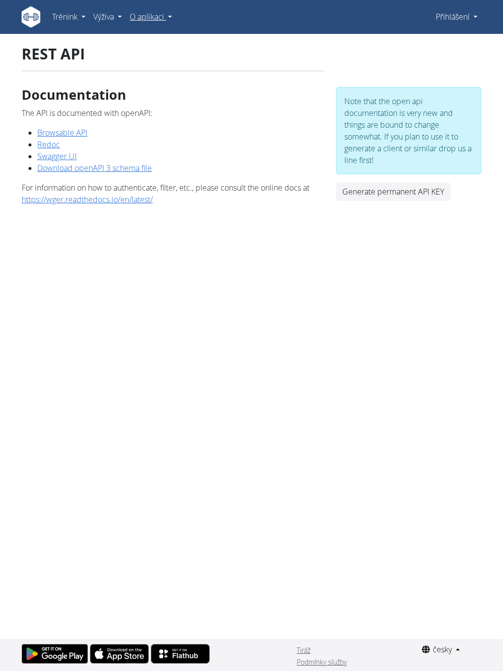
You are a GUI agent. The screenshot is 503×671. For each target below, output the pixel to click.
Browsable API (62, 132)
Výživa (104, 16)
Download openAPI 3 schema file (94, 168)
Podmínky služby (322, 662)
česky (442, 649)
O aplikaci (148, 16)
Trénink (66, 16)
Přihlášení (454, 16)
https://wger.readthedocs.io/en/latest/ (87, 199)
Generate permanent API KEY (393, 191)
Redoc (48, 144)
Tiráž (303, 650)
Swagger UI (57, 156)
